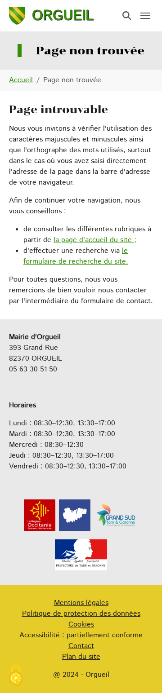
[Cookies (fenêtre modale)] (16, 677)
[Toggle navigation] (145, 15)
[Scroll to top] (142, 673)
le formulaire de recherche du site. (75, 256)
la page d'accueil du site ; (95, 240)
